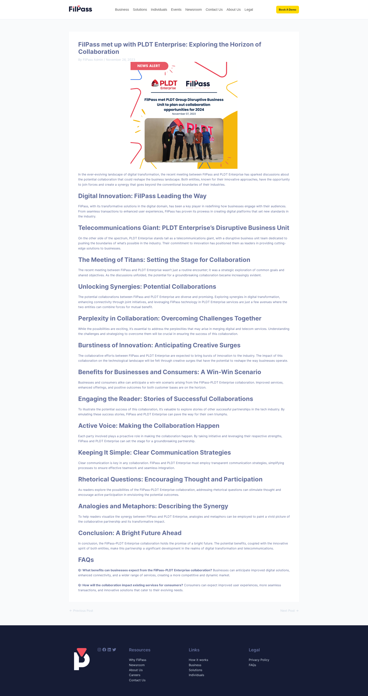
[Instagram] (99, 650)
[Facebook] (104, 650)
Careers (134, 675)
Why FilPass (137, 660)
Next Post (289, 610)
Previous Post (81, 610)
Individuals (159, 9)
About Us (234, 9)
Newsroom (193, 9)
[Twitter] (114, 650)
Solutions (140, 9)
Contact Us (214, 9)
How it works (198, 660)
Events (176, 9)
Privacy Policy (259, 660)
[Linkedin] (109, 650)
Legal (249, 9)
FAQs (252, 665)
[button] (287, 9)
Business (122, 9)
